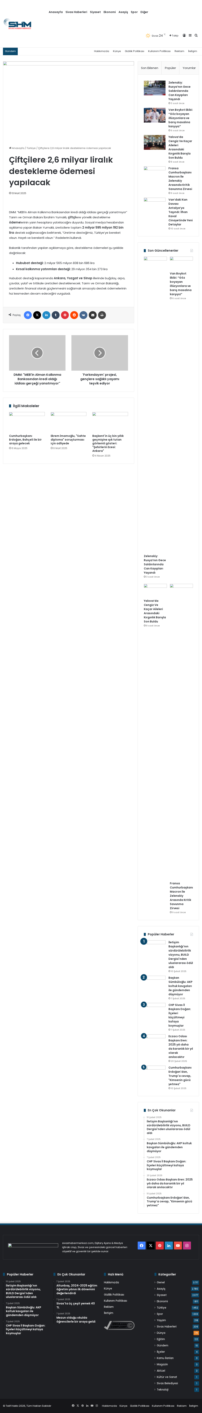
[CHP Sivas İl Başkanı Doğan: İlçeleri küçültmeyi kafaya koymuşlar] (155, 1010)
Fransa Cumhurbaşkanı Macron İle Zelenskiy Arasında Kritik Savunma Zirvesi (180, 178)
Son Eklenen (149, 68)
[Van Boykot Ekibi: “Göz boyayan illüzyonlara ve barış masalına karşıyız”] (155, 115)
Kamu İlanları (165, 1358)
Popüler (170, 68)
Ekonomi (110, 12)
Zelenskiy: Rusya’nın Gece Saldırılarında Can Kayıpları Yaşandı (179, 91)
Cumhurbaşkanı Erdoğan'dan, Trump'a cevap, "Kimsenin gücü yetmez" (180, 1076)
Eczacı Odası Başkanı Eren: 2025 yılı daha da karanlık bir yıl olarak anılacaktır (180, 1046)
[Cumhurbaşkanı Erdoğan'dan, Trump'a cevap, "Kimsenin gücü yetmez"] (155, 1073)
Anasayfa (56, 12)
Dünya (161, 1333)
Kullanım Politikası (159, 51)
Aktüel (161, 1371)
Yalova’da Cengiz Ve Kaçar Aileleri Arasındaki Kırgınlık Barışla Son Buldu (180, 147)
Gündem (162, 1345)
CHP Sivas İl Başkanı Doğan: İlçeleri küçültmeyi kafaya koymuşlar (179, 1015)
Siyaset (95, 12)
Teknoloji (162, 1390)
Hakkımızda (101, 51)
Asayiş (123, 12)
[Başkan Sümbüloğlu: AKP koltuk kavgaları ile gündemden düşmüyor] (155, 983)
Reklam (179, 51)
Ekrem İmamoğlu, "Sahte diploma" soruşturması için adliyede (68, 439)
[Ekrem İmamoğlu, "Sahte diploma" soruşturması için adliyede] (68, 422)
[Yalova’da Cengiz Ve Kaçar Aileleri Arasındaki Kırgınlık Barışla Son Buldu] (155, 142)
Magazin (162, 1364)
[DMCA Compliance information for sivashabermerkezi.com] (119, 1329)
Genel (161, 1282)
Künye (117, 51)
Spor (134, 12)
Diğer (144, 12)
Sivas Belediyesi (167, 1383)
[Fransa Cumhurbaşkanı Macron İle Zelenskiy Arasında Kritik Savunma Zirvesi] (155, 173)
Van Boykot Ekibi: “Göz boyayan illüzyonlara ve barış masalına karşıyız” (180, 118)
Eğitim (161, 1339)
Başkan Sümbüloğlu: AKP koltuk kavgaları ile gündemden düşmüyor (180, 986)
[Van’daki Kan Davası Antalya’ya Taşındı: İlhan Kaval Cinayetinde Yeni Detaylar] (155, 205)
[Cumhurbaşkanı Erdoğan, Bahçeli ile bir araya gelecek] (27, 422)
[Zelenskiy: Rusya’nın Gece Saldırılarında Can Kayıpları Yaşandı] (155, 88)
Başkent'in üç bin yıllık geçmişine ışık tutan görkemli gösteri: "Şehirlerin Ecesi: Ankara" (108, 443)
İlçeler (161, 1352)
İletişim (192, 51)
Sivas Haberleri (76, 12)
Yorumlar (189, 68)
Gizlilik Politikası (134, 51)
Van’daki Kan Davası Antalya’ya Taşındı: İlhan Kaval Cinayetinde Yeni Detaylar (180, 212)
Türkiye (31, 148)
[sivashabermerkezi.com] (25, 24)
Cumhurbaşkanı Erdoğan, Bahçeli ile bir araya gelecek (25, 439)
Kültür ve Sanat (167, 1377)
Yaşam (161, 1320)
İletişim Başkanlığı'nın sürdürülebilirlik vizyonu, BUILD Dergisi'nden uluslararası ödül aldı (180, 954)
